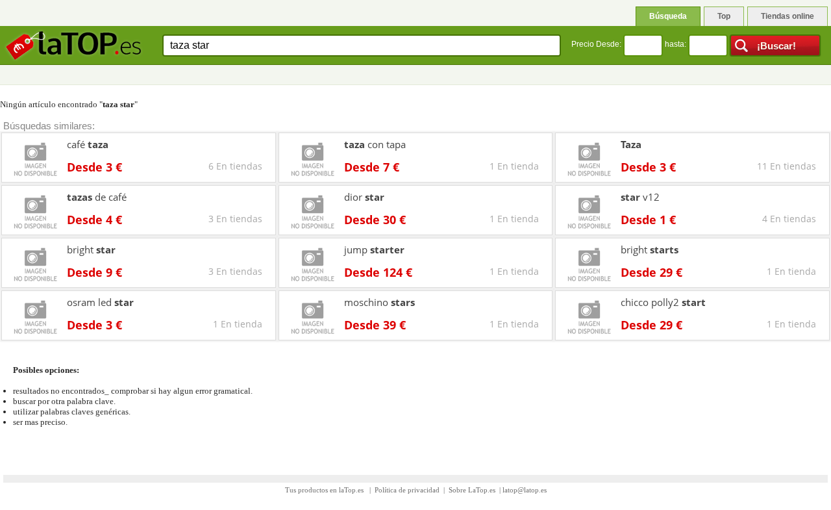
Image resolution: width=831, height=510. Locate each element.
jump (374, 249)
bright (91, 249)
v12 (640, 196)
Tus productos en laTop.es (325, 490)
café (87, 144)
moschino (379, 302)
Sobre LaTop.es (472, 490)
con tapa (375, 144)
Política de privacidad (407, 490)
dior (364, 196)
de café (97, 196)
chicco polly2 (663, 302)
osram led (100, 302)
